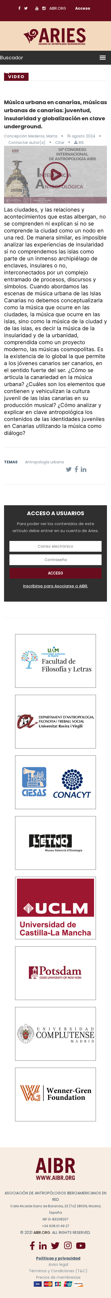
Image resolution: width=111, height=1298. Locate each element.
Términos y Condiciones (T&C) (58, 1271)
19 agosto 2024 (81, 136)
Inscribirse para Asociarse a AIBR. (55, 586)
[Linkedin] (43, 1245)
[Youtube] (81, 1245)
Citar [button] (59, 142)
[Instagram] (68, 1245)
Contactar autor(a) (27, 142)
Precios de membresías (58, 1277)
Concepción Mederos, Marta (30, 136)
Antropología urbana (44, 462)
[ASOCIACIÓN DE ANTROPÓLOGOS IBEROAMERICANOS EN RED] (55, 1168)
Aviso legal (58, 1264)
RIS (81, 142)
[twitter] (55, 1245)
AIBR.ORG (57, 8)
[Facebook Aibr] (32, 1245)
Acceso (82, 8)
